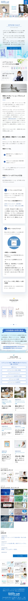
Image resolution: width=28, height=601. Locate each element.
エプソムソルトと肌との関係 (14, 370)
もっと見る (20, 555)
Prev (2, 10)
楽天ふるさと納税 (19, 205)
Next (25, 10)
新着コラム (14, 367)
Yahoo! (6, 205)
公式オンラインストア (9, 203)
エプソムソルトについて (14, 373)
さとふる (11, 205)
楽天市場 (18, 203)
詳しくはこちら (14, 48)
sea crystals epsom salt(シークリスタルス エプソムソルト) (5, 2)
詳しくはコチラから (19, 590)
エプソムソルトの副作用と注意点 (14, 376)
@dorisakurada (12, 118)
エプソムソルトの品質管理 (14, 382)
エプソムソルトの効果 (14, 379)
